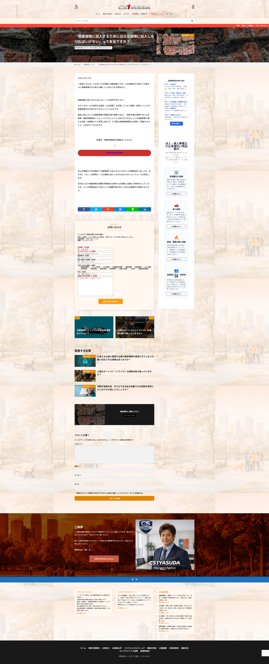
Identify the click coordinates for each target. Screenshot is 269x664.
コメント (79, 444)
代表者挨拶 (174, 648)
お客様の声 (117, 648)
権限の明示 (152, 648)
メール (78, 475)
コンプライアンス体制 (128, 651)
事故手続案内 (107, 14)
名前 (77, 466)
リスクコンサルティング (134, 648)
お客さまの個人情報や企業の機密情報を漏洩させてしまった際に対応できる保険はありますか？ (125, 358)
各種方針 (144, 14)
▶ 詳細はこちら (82, 613)
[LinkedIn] (145, 209)
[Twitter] (96, 209)
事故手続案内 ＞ (176, 123)
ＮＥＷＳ (126, 14)
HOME (78, 65)
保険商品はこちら (157, 14)
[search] (192, 21)
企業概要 (135, 14)
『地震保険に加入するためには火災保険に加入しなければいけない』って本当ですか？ (124, 64)
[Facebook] (84, 209)
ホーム (98, 14)
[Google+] (108, 209)
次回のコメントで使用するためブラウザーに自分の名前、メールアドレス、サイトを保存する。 (110, 493)
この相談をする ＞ (176, 194)
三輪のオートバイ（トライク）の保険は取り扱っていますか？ (124, 373)
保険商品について (82, 48)
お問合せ (118, 14)
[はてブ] (120, 209)
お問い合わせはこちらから (104, 559)
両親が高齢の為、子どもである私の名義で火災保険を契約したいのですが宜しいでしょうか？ (125, 388)
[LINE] (133, 209)
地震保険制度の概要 (114, 153)
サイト (77, 484)
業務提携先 (145, 651)
